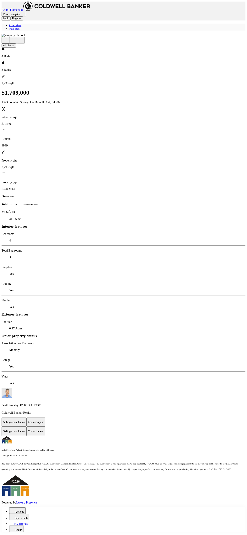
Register (16, 18)
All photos (8, 45)
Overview (15, 25)
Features (14, 28)
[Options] (5, 40)
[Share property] (21, 40)
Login (6, 18)
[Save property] (13, 40)
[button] (123, 35)
